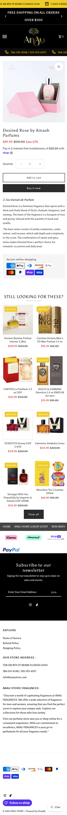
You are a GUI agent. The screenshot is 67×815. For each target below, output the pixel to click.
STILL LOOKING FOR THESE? (34, 296)
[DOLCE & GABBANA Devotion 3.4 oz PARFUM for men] (50, 371)
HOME (7, 526)
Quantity (8, 163)
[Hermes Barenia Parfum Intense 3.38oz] (18, 320)
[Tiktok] (37, 605)
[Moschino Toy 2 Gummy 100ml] (50, 473)
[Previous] (6, 16)
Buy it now (34, 188)
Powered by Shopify (35, 811)
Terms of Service (12, 638)
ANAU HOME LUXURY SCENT (31, 526)
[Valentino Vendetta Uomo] (50, 425)
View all (33, 514)
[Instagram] (30, 605)
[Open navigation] (10, 36)
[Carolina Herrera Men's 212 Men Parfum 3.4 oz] (50, 320)
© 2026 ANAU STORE (13, 811)
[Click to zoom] (59, 67)
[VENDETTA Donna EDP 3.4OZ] (18, 425)
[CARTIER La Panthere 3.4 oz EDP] (18, 371)
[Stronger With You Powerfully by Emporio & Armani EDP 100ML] (18, 476)
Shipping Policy (11, 648)
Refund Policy (11, 643)
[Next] (61, 16)
